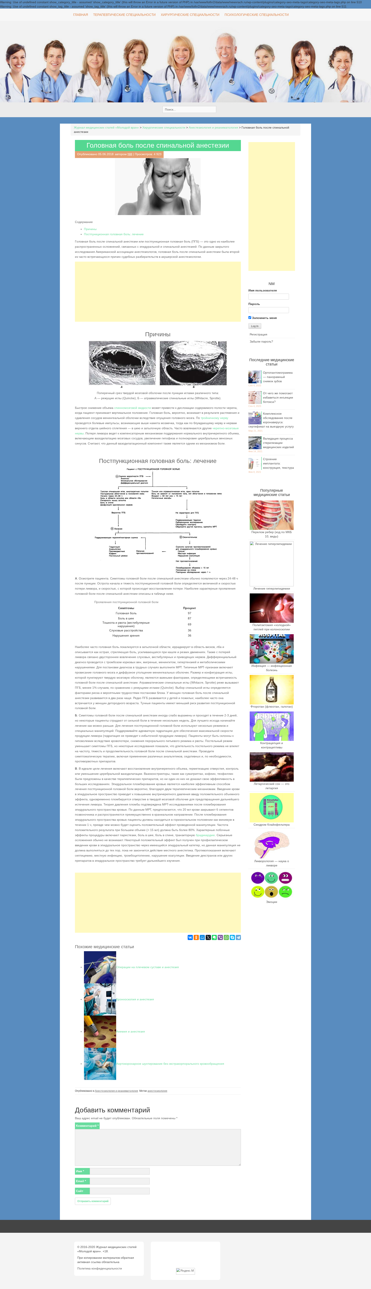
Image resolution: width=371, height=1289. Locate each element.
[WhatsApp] (226, 937)
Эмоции (271, 902)
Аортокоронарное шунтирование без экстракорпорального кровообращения (170, 1063)
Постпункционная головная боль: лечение (114, 234)
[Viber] (220, 937)
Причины (90, 229)
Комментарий (87, 1125)
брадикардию (205, 835)
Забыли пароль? (261, 341)
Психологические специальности (257, 15)
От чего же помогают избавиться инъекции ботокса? (278, 397)
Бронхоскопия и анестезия (135, 999)
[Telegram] (238, 937)
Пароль (254, 304)
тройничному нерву (214, 418)
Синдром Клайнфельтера (272, 824)
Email (81, 1181)
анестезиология (157, 1090)
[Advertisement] (158, 292)
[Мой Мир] (202, 937)
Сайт (79, 1191)
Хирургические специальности (190, 15)
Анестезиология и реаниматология (116, 1090)
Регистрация (258, 334)
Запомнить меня (264, 318)
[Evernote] (214, 937)
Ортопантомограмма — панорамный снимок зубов (278, 377)
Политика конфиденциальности (99, 1268)
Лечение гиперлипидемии (271, 588)
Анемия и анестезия (130, 1031)
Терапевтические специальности (124, 15)
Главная (80, 15)
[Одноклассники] (196, 937)
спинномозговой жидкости (132, 407)
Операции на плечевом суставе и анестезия (147, 967)
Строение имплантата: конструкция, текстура (278, 463)
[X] (208, 937)
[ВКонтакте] (190, 937)
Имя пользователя (262, 290)
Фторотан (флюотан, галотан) (272, 706)
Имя (80, 1171)
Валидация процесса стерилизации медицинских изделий (278, 443)
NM (130, 154)
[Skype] (232, 937)
